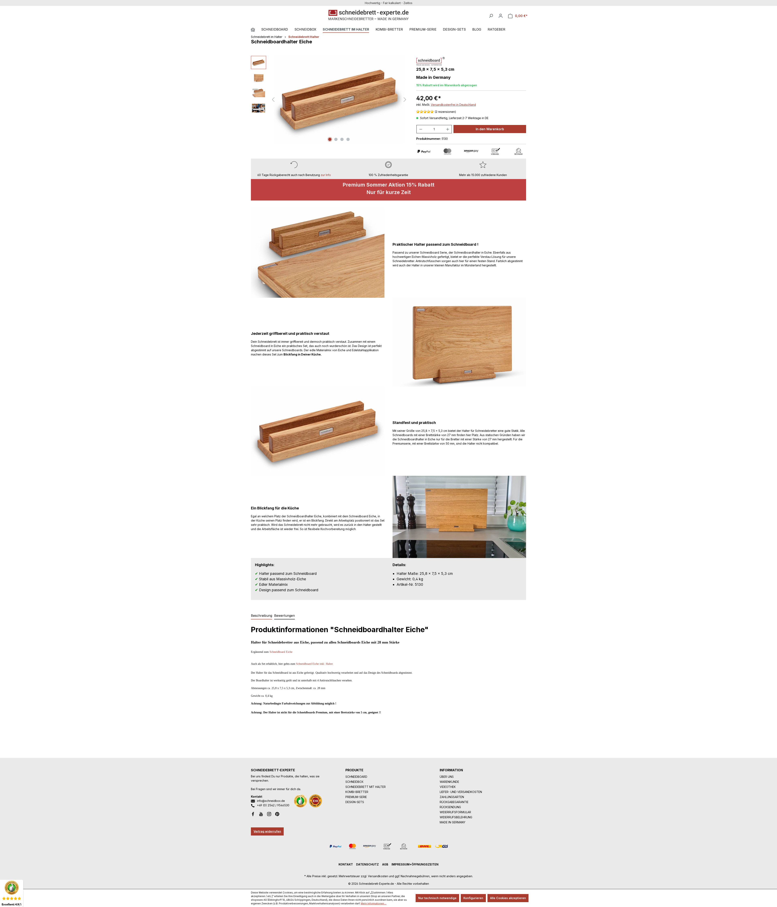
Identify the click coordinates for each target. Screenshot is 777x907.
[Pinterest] (277, 813)
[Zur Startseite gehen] (368, 15)
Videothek (448, 787)
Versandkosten (378, 876)
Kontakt (346, 864)
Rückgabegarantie (454, 802)
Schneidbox (354, 781)
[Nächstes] (405, 99)
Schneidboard (356, 776)
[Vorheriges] (273, 99)
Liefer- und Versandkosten (461, 792)
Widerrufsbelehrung (456, 817)
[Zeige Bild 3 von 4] (342, 139)
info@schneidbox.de (271, 800)
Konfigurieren (473, 898)
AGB (385, 864)
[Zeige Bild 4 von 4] (348, 139)
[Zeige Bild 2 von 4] (336, 139)
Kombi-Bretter (356, 792)
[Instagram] (269, 813)
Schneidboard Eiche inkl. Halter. (314, 663)
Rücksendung (450, 807)
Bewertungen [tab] (284, 616)
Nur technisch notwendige (437, 898)
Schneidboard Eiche (281, 651)
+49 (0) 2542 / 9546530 (273, 805)
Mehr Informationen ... (373, 903)
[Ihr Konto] (500, 16)
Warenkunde (449, 781)
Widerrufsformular (455, 812)
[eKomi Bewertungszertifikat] (300, 800)
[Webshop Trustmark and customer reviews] (315, 800)
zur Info (326, 175)
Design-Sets (354, 802)
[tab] (261, 615)
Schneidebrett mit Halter (365, 787)
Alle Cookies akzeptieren (508, 898)
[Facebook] (253, 813)
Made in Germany (452, 822)
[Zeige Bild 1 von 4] (329, 139)
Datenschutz (367, 864)
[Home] (256, 30)
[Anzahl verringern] (420, 129)
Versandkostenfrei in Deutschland (453, 104)
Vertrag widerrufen (267, 831)
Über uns (447, 776)
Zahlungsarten (452, 797)
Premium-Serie (356, 797)
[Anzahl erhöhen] (448, 129)
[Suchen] (491, 16)
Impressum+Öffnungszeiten (415, 864)
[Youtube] (261, 813)
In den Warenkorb (490, 129)
